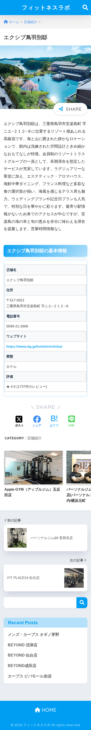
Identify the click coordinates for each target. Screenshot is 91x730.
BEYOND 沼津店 (22, 645)
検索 (81, 602)
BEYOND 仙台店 (22, 655)
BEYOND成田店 (22, 666)
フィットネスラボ (46, 7)
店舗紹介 (34, 438)
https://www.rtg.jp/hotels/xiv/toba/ (34, 346)
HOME (48, 710)
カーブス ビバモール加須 (29, 676)
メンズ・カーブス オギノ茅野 (33, 634)
